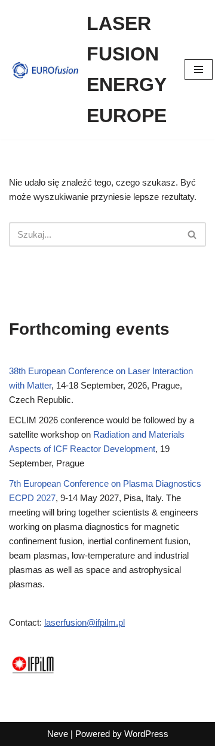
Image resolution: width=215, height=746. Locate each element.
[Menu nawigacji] (199, 69)
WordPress (146, 734)
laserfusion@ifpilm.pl (84, 622)
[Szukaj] (192, 234)
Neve (57, 734)
